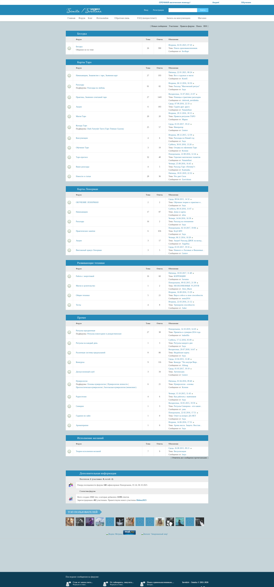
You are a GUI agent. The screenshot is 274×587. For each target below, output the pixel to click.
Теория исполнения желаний (88, 451)
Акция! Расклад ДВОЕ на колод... (188, 241)
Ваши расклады (82, 167)
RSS (205, 26)
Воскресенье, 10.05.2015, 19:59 (182, 403)
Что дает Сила (180, 176)
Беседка (82, 33)
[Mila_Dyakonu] (110, 521)
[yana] (140, 521)
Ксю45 (185, 79)
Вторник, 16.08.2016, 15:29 (180, 292)
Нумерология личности (118, 384)
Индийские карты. (182, 353)
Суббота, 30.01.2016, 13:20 (180, 144)
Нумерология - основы (183, 384)
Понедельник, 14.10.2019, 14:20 (182, 329)
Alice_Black (187, 289)
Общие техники (83, 295)
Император (178, 127)
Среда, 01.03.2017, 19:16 (179, 247)
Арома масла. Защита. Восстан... (188, 425)
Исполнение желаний (90, 438)
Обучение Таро (82, 148)
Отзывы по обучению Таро (185, 148)
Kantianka (186, 170)
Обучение (233, 2)
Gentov (185, 130)
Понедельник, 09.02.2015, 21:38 (182, 283)
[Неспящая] (80, 521)
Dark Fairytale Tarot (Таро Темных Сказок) (105, 129)
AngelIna (185, 244)
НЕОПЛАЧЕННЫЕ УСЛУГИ (186, 286)
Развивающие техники (91, 262)
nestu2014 (186, 298)
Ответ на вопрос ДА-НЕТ (185, 416)
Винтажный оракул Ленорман (89, 250)
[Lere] (200, 521)
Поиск (199, 26)
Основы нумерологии (96, 384)
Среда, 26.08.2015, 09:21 (179, 448)
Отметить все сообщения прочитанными (189, 458)
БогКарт (185, 51)
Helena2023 (141, 500)
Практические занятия (85, 231)
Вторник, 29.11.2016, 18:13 (180, 113)
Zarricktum (186, 179)
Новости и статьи (83, 176)
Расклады (80, 85)
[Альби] (150, 521)
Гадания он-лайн (83, 416)
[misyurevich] (170, 521)
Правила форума (187, 26)
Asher (184, 308)
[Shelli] (130, 521)
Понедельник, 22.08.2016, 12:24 (182, 154)
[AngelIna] (90, 521)
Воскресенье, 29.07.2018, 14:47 (182, 349)
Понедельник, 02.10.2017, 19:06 (182, 228)
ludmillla (185, 335)
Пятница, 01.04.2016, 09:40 (180, 381)
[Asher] (190, 521)
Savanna (185, 279)
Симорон (80, 406)
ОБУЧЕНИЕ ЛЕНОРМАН (87, 202)
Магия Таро (81, 116)
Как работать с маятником (185, 397)
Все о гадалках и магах (184, 75)
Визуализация (180, 451)
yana (184, 409)
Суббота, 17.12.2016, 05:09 (180, 340)
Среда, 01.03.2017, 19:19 (179, 369)
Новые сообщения (159, 26)
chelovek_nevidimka (190, 100)
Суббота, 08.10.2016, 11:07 (180, 209)
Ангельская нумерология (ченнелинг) (120, 387)
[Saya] (70, 521)
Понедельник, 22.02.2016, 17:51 (182, 413)
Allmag (185, 365)
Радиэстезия (81, 397)
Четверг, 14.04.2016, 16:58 (180, 218)
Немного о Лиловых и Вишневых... (189, 250)
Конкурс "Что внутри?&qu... (186, 362)
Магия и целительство (85, 286)
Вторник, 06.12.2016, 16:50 (180, 83)
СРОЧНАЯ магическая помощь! (161, 2)
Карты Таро (84, 62)
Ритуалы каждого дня (183, 343)
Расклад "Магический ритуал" (187, 86)
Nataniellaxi (187, 110)
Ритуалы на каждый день (86, 343)
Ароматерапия (82, 425)
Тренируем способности (184, 305)
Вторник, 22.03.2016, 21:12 (180, 302)
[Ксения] (180, 521)
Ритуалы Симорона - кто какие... (188, 406)
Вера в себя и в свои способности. (188, 295)
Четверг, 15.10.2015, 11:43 (180, 393)
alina (184, 215)
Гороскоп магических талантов (187, 157)
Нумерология (81, 381)
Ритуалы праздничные (85, 331)
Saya (184, 89)
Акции (79, 107)
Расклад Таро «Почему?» (184, 167)
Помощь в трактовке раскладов (187, 97)
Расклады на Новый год (184, 138)
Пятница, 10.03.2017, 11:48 (180, 273)
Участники (173, 26)
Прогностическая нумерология (89, 387)
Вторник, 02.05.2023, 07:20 (180, 45)
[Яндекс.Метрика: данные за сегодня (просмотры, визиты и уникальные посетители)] (114, 534)
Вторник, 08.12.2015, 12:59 (180, 135)
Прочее (81, 317)
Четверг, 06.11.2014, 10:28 (180, 237)
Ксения (185, 151)
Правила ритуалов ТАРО (184, 116)
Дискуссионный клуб (85, 372)
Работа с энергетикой (85, 276)
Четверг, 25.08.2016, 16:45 (180, 164)
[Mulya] (120, 521)
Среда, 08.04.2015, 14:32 (179, 199)
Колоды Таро (81, 126)
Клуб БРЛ (178, 231)
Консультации (82, 138)
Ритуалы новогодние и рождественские (104, 334)
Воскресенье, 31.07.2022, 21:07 (182, 94)
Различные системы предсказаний (90, 353)
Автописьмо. (179, 372)
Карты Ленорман (87, 189)
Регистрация (158, 10)
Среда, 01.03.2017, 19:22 (179, 124)
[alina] (160, 521)
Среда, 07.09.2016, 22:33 (179, 104)
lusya (184, 454)
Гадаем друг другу (182, 107)
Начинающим (82, 212)
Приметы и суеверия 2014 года (187, 332)
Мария (185, 119)
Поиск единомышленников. (186, 48)
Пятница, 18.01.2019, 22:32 (180, 173)
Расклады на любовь (96, 88)
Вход (146, 10)
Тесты (78, 305)
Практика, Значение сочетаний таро (91, 97)
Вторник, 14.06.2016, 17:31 (180, 422)
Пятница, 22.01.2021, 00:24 (180, 72)
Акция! (202, 2)
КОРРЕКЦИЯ (180, 276)
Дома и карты (180, 212)
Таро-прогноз (82, 157)
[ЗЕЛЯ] (100, 521)
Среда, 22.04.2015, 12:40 (179, 359)
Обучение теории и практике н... (188, 202)
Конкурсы (80, 362)
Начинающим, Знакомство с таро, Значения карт (97, 75)
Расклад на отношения (183, 221)
